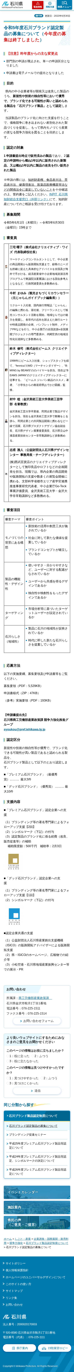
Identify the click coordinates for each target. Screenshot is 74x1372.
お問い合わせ (14, 1304)
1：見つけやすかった (24, 1078)
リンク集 (11, 1297)
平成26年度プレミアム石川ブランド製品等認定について (37, 1171)
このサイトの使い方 (18, 1284)
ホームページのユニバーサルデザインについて (35, 1277)
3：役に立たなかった (24, 1061)
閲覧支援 (50, 7)
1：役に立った (19, 1056)
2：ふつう (41, 1056)
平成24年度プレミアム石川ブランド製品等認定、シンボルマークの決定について (37, 1158)
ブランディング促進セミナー (27, 1134)
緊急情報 (38, 7)
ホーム (8, 1238)
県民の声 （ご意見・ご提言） (23, 1222)
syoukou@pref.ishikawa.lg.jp (24, 729)
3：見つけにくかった (24, 1083)
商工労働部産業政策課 (35, 998)
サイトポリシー (16, 1263)
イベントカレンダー (23, 1192)
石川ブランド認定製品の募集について (33, 1125)
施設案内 (14, 1207)
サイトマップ (14, 1290)
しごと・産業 (23, 1238)
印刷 (40, 16)
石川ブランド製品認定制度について (33, 1115)
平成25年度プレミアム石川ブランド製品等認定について (37, 1145)
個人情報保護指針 (17, 1270)
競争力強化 (16, 1243)
